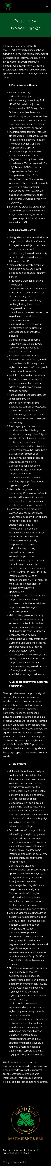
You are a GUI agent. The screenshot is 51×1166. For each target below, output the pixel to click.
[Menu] (47, 6)
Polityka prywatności (14, 1162)
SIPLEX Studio (22, 1153)
